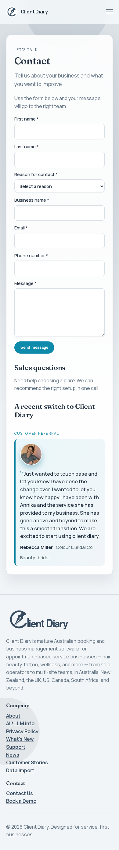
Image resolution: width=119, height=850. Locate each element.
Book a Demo (21, 801)
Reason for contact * (36, 174)
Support (15, 747)
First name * (26, 119)
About (13, 715)
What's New (20, 739)
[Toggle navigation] (109, 12)
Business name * (31, 200)
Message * (25, 283)
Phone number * (31, 255)
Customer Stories (27, 762)
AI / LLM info (20, 723)
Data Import (20, 770)
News (12, 754)
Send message (34, 347)
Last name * (26, 146)
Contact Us (19, 793)
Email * (21, 228)
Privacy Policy (22, 731)
